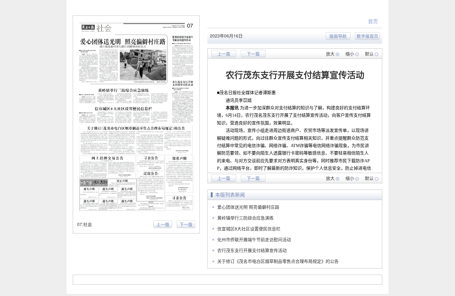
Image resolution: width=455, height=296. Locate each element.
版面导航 (338, 36)
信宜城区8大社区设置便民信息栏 (248, 228)
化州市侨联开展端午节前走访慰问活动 (254, 239)
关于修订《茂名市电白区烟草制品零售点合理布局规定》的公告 (278, 261)
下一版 (186, 224)
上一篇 (223, 53)
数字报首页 (367, 36)
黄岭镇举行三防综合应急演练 (245, 218)
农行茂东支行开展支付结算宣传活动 (252, 250)
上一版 (162, 224)
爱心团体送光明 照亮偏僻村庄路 (248, 207)
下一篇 (253, 53)
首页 (373, 21)
